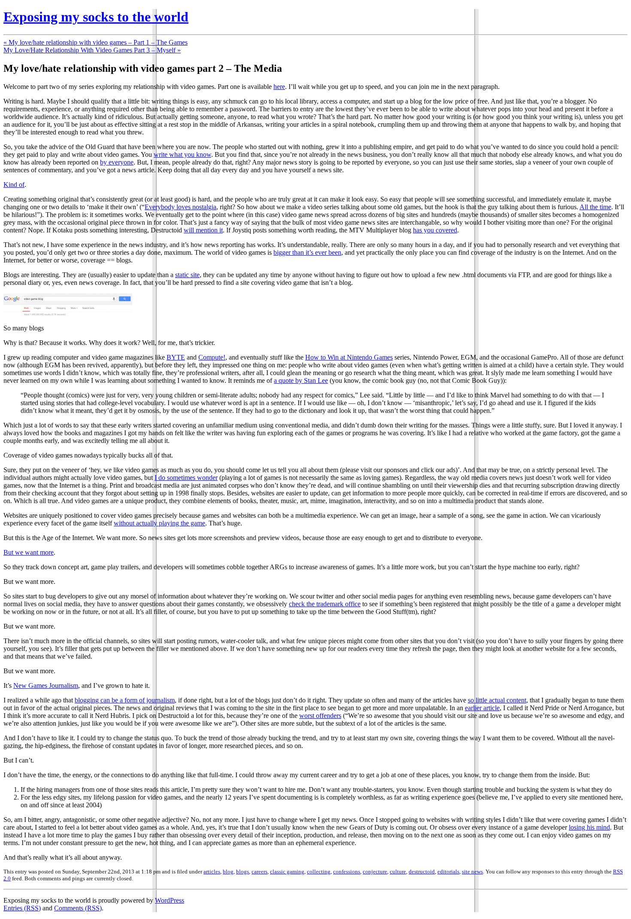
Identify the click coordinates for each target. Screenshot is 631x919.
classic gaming (287, 871)
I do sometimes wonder (186, 477)
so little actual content (497, 700)
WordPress (169, 900)
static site (187, 274)
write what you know (182, 154)
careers (259, 871)
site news (472, 871)
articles (211, 871)
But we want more (28, 552)
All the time (595, 207)
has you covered (435, 230)
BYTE (176, 357)
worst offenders (320, 715)
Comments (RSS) (78, 908)
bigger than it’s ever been (307, 252)
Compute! (211, 357)
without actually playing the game (159, 523)
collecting (319, 871)
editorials (448, 871)
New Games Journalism (45, 685)
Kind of (13, 184)
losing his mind (589, 827)
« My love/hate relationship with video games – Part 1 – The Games (95, 42)
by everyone (116, 162)
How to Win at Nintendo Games (349, 357)
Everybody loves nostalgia (180, 207)
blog (228, 871)
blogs (242, 871)
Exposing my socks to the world (95, 16)
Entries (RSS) (22, 908)
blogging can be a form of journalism (125, 700)
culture (398, 871)
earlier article (482, 707)
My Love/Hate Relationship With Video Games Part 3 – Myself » (92, 50)
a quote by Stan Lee (301, 380)
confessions (346, 871)
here (279, 86)
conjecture (375, 871)
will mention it (203, 230)
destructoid (422, 871)
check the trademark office (325, 604)
